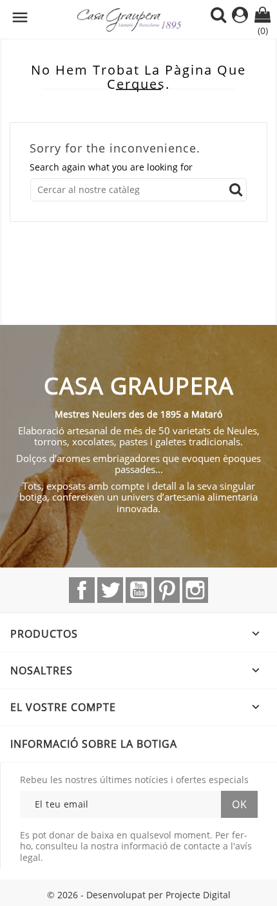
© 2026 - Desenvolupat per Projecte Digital (139, 895)
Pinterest (167, 590)
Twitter (110, 590)
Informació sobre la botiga (93, 744)
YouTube (138, 590)
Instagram (195, 590)
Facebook (82, 590)
